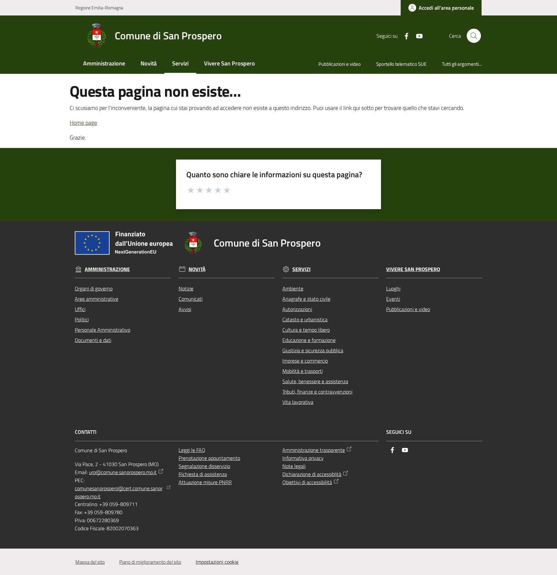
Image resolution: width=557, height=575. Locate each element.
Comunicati (190, 299)
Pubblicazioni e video (408, 309)
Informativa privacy (303, 458)
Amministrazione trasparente (313, 450)
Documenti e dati (93, 340)
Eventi (393, 299)
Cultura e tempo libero (306, 330)
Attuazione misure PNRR (205, 482)
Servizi (301, 269)
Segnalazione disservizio (204, 466)
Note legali (294, 466)
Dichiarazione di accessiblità (311, 474)
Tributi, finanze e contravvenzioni (317, 391)
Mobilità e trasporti (302, 371)
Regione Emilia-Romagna (99, 7)
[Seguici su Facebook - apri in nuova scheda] (403, 35)
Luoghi (393, 288)
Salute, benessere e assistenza (315, 381)
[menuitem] (104, 64)
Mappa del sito (90, 562)
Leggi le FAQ (192, 450)
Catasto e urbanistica (304, 319)
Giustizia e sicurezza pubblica (312, 350)
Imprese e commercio (305, 361)
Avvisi (185, 309)
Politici (82, 319)
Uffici (80, 309)
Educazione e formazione (309, 340)
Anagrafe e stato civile (306, 299)
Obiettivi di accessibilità (307, 482)
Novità (197, 269)
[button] (474, 36)
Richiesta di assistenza (203, 474)
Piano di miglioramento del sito (150, 562)
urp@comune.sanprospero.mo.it (123, 472)
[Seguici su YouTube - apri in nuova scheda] (416, 35)
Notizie (186, 288)
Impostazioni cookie (217, 562)
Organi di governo (93, 288)
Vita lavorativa (297, 402)
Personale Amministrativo (102, 330)
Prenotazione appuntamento (209, 458)
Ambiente (292, 288)
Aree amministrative (96, 299)
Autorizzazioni (297, 309)
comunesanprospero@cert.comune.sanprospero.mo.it (118, 492)
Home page (83, 122)
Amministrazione (107, 269)
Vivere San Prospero (413, 269)
